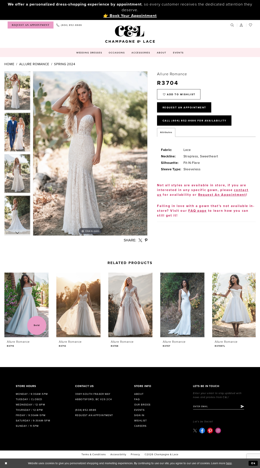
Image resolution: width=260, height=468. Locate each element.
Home (9, 64)
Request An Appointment (184, 107)
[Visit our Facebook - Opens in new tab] (202, 430)
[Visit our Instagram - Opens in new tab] (218, 430)
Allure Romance (34, 64)
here (229, 463)
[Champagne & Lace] (130, 34)
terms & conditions (93, 454)
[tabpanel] (17, 92)
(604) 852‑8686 (85, 410)
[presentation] (26, 305)
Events (139, 410)
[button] (241, 25)
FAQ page (197, 211)
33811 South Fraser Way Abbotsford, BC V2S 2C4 (93, 397)
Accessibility (118, 454)
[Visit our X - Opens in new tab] (195, 430)
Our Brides (142, 404)
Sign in (139, 415)
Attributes (166, 132)
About (139, 394)
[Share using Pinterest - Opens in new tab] (146, 240)
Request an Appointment (94, 415)
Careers (140, 426)
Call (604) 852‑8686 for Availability (195, 120)
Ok (253, 463)
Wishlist (140, 420)
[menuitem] (30, 25)
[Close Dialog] (6, 463)
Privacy (135, 454)
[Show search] (232, 25)
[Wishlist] (250, 25)
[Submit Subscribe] (242, 406)
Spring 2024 (64, 64)
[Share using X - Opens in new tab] (140, 240)
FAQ (137, 399)
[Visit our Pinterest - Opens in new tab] (210, 430)
